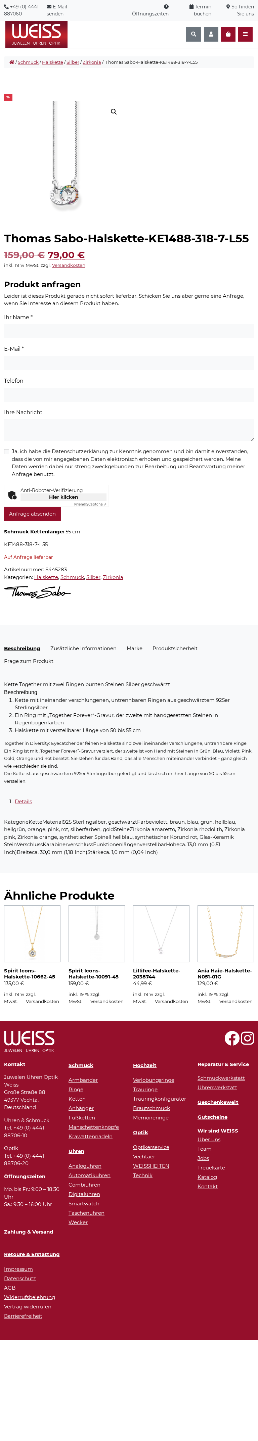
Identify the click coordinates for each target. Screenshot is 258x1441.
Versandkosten (68, 265)
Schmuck (28, 62)
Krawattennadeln (91, 1136)
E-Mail (14, 349)
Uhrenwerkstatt (217, 1087)
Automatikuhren (90, 1175)
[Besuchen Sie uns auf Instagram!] (247, 1042)
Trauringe (145, 1089)
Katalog (207, 1177)
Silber (73, 62)
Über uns (209, 1139)
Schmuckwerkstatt (221, 1078)
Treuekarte (211, 1167)
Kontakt (208, 1186)
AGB (9, 1288)
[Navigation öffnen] (245, 34)
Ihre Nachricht (23, 412)
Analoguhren (85, 1166)
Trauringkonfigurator (159, 1099)
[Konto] (211, 34)
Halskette (52, 62)
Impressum (18, 1269)
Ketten (77, 1099)
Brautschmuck (151, 1108)
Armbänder (83, 1080)
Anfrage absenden (32, 514)
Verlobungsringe (153, 1080)
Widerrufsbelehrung (29, 1297)
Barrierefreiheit (23, 1316)
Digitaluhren (84, 1194)
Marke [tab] (134, 648)
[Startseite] (11, 62)
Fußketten (82, 1117)
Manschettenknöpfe (94, 1127)
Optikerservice (151, 1147)
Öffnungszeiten (150, 14)
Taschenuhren (86, 1213)
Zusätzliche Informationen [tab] (83, 648)
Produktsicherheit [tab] (175, 648)
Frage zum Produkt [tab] (28, 661)
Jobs (203, 1158)
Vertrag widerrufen (27, 1306)
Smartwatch (84, 1203)
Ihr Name (18, 317)
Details (23, 801)
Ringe (76, 1089)
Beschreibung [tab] (22, 648)
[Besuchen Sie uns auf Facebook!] (232, 1042)
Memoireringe (151, 1117)
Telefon (14, 381)
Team (205, 1149)
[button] (114, 112)
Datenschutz (20, 1278)
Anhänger (81, 1108)
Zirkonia (92, 62)
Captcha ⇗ (90, 504)
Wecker (78, 1222)
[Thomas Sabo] (37, 592)
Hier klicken (63, 497)
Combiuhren (84, 1185)
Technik (143, 1175)
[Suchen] (193, 34)
